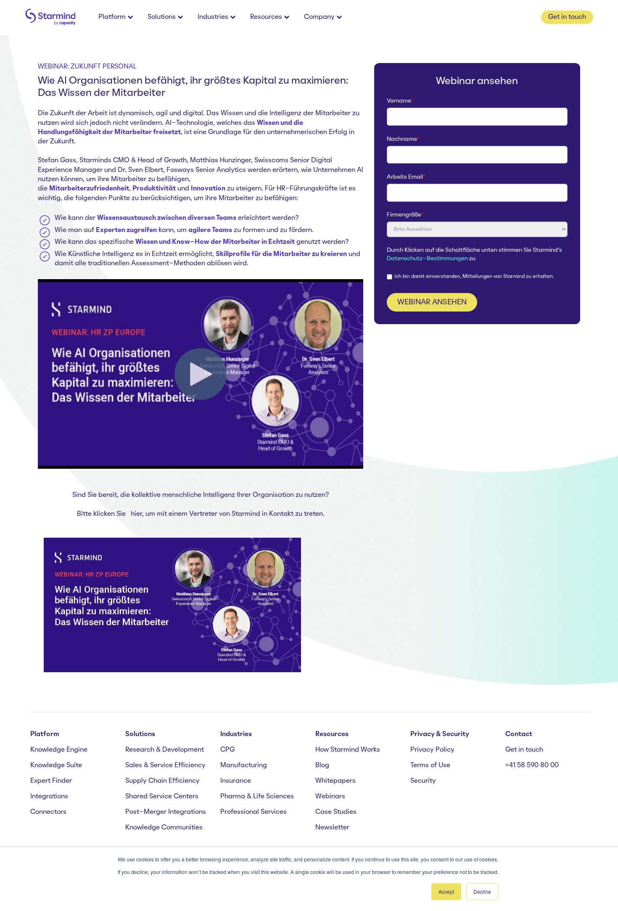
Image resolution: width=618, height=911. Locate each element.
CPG (227, 750)
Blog (322, 765)
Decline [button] (482, 891)
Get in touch (524, 750)
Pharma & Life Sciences (257, 797)
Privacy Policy (432, 750)
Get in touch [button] (567, 17)
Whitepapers (335, 781)
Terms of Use (430, 765)
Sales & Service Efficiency (165, 765)
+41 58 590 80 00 (532, 765)
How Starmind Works (347, 750)
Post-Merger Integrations (165, 812)
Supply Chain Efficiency (162, 781)
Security (423, 781)
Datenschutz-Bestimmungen (427, 258)
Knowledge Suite (56, 765)
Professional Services (253, 812)
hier (136, 514)
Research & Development (164, 750)
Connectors (48, 812)
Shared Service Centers (161, 797)
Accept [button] (446, 891)
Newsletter (332, 828)
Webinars (330, 797)
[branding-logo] (50, 17)
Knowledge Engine (58, 750)
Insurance (235, 781)
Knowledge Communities (164, 828)
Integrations (49, 797)
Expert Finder (51, 781)
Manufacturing (243, 765)
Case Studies (336, 812)
